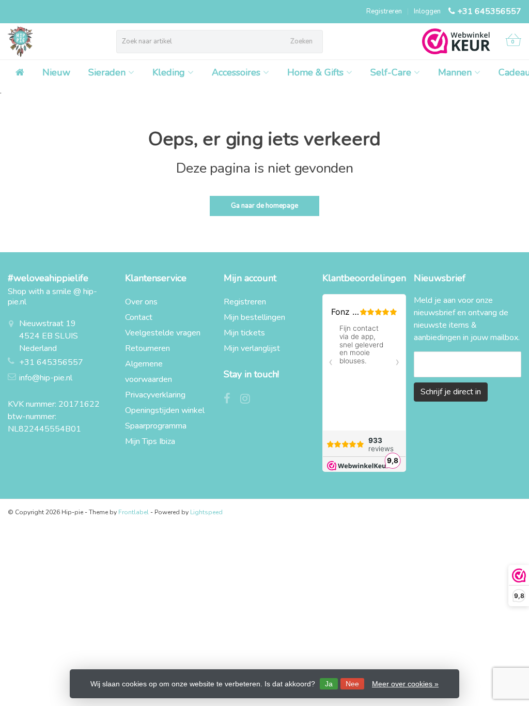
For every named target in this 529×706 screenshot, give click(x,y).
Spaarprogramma (155, 426)
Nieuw (56, 72)
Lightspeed (206, 512)
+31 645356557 (489, 11)
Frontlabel (133, 512)
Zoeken (301, 41)
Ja (329, 684)
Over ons (141, 302)
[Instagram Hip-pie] (249, 400)
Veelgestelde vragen (162, 333)
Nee (352, 684)
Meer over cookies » (405, 684)
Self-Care (390, 72)
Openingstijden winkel (165, 410)
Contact (138, 317)
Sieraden (107, 72)
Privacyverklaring (155, 395)
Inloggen (427, 11)
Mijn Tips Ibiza (150, 441)
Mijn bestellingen (254, 317)
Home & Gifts (315, 72)
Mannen (455, 72)
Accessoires (236, 72)
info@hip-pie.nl (45, 377)
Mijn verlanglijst (252, 348)
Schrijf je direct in (451, 391)
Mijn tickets (244, 333)
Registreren (384, 11)
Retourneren (147, 348)
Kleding (168, 72)
